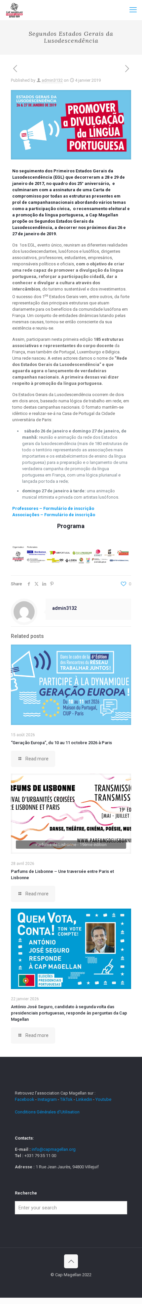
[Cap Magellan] (14, 10)
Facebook (25, 1099)
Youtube (103, 1099)
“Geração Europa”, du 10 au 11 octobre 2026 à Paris (61, 742)
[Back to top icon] (71, 1261)
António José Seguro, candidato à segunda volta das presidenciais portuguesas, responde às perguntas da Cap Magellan (69, 1013)
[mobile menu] (133, 10)
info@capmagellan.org (54, 1149)
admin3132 (52, 80)
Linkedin (84, 1099)
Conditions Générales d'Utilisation (47, 1111)
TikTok (66, 1099)
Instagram (47, 1099)
